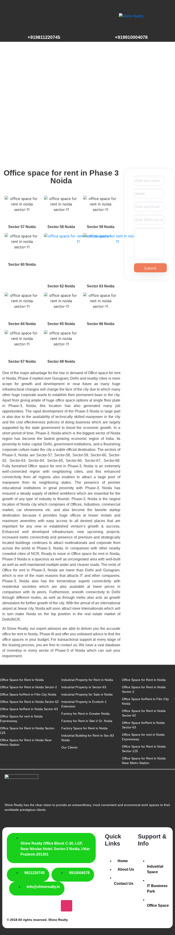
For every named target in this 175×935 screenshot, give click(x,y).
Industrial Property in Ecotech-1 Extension (84, 704)
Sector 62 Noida (61, 286)
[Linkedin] (84, 905)
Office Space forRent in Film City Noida (28, 694)
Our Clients (69, 747)
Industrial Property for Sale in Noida (87, 694)
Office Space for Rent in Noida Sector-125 (27, 730)
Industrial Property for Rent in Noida (87, 680)
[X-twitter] (30, 905)
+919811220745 (44, 37)
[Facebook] (12, 905)
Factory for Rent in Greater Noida (85, 713)
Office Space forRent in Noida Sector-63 (29, 709)
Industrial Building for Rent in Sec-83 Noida (87, 738)
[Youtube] (48, 905)
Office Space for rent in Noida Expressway (21, 718)
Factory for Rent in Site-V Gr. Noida (86, 721)
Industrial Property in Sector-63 (83, 687)
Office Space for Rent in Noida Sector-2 (28, 687)
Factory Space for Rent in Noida (84, 728)
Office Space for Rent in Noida (22, 680)
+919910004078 (131, 37)
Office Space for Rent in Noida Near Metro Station (26, 742)
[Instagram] (66, 905)
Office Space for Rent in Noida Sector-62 (29, 702)
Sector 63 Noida (100, 286)
